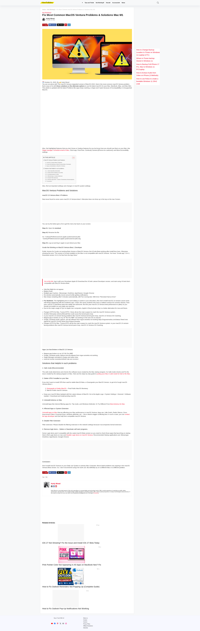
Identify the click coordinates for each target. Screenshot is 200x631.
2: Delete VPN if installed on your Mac (55, 172)
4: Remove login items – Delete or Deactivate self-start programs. (60, 179)
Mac (47, 477)
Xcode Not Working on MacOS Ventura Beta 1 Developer (59, 164)
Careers (85, 622)
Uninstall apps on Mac (49, 412)
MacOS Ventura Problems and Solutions (54, 160)
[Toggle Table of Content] (72, 157)
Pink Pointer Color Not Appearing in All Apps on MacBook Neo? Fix (71, 565)
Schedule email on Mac (61, 150)
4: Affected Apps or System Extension (54, 176)
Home (44, 9)
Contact (85, 620)
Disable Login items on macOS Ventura (79, 435)
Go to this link (48, 281)
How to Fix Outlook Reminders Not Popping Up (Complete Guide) (70, 587)
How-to (108, 2)
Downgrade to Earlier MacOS (56, 388)
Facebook (95, 493)
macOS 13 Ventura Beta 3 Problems (54, 162)
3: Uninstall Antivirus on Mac (53, 174)
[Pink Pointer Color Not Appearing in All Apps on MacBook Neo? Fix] (72, 547)
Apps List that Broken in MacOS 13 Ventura (56, 166)
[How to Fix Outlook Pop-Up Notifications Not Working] (65, 590)
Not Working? (100, 2)
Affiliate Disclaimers (88, 625)
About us (85, 618)
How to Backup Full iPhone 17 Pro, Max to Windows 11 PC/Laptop (147, 66)
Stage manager (47, 150)
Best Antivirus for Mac (117, 404)
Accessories (116, 2)
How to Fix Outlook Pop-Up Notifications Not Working (65, 608)
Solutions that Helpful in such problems (54, 168)
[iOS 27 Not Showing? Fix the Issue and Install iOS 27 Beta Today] (71, 525)
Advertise (85, 627)
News (123, 2)
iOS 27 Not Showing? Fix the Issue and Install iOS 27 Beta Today (70, 543)
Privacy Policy (86, 624)
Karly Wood (50, 18)
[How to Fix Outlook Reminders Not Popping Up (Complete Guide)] (71, 569)
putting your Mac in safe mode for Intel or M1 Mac (113, 374)
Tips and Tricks (89, 2)
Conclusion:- (49, 181)
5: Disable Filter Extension (52, 177)
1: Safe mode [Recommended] (53, 170)
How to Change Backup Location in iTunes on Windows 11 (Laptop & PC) (148, 52)
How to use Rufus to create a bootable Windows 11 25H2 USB (147, 81)
